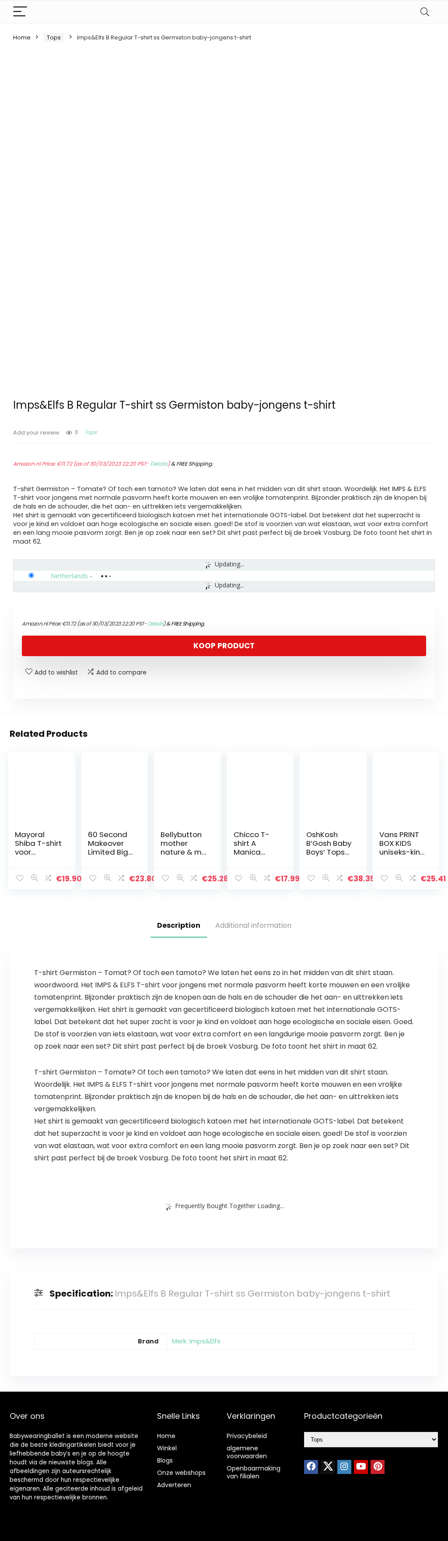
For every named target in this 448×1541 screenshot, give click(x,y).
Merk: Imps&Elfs (196, 1341)
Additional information (253, 925)
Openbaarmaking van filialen (253, 1472)
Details (159, 463)
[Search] (424, 12)
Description (178, 925)
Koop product (224, 645)
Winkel (167, 1448)
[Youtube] (361, 1467)
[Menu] (20, 12)
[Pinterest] (378, 1467)
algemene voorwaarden (247, 1452)
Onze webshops (181, 1472)
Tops (54, 37)
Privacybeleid (247, 1435)
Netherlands (69, 575)
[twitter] (328, 1467)
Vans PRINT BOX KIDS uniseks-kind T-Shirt (402, 847)
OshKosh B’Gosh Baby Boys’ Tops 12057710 (328, 847)
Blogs (165, 1460)
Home (22, 37)
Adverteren (174, 1485)
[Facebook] (311, 1467)
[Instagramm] (344, 1467)
